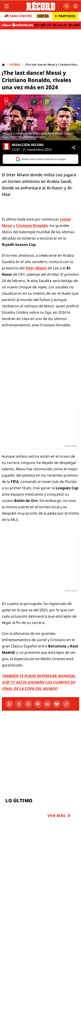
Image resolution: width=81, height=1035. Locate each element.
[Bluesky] (57, 704)
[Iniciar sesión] (75, 6)
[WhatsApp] (9, 704)
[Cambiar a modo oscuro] (66, 6)
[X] (28, 704)
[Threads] (38, 704)
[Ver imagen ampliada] (40, 117)
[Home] (3, 64)
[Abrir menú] (6, 6)
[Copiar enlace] (66, 704)
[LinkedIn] (47, 704)
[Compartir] (73, 148)
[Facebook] (19, 704)
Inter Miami (36, 268)
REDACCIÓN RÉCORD (28, 145)
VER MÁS (56, 815)
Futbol (15, 64)
